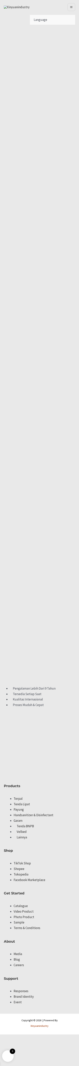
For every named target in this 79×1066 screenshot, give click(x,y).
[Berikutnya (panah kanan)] (12, 1044)
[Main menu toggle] (71, 7)
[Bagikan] (20, 1038)
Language (40, 20)
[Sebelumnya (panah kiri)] (4, 1044)
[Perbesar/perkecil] (4, 1038)
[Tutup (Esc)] (28, 1038)
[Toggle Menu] (50, 20)
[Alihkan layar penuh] (12, 1038)
